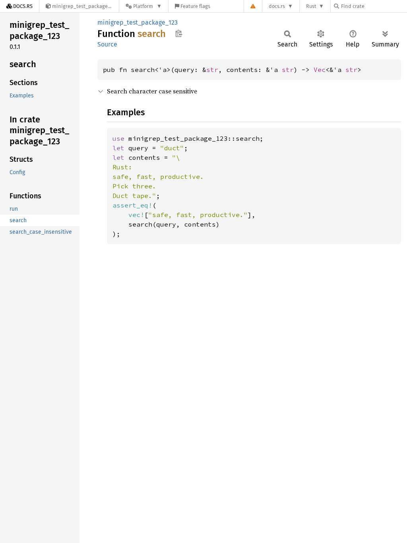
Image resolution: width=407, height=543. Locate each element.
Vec (320, 70)
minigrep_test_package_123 (137, 22)
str (212, 70)
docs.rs (277, 6)
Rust (311, 6)
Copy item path (178, 33)
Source (107, 44)
